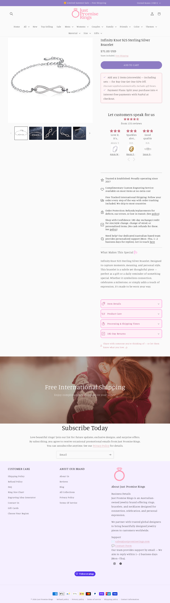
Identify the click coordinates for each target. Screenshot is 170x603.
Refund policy (63, 599)
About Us (64, 476)
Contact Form (123, 545)
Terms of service (94, 599)
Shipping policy (111, 599)
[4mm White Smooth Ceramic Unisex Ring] (115, 149)
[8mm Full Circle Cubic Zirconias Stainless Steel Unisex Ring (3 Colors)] (131, 149)
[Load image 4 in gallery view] (64, 133)
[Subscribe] (110, 454)
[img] (131, 119)
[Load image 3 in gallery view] (50, 133)
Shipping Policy (16, 476)
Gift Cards (13, 508)
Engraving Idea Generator (22, 497)
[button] (11, 13)
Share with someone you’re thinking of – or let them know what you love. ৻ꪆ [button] (131, 345)
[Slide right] (90, 133)
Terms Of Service (68, 502)
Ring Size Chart (16, 492)
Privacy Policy (101, 445)
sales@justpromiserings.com (132, 541)
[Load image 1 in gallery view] (21, 133)
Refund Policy (15, 481)
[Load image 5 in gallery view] (79, 133)
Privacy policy (78, 599)
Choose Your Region (18, 513)
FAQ (10, 487)
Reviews (64, 481)
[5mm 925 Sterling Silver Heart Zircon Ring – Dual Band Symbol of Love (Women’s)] (148, 149)
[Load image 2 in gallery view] (35, 133)
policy (155, 213)
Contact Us (13, 502)
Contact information (130, 599)
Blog (62, 487)
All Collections (67, 492)
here (152, 241)
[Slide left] (11, 133)
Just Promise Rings (45, 599)
